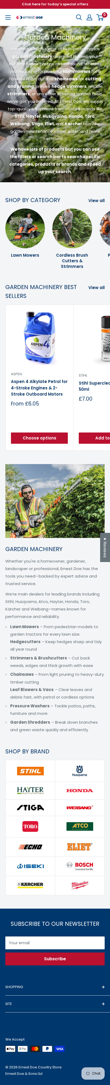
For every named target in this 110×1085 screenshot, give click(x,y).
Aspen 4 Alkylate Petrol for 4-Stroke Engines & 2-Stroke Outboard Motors (39, 388)
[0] (100, 17)
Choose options (39, 438)
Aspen (16, 374)
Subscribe (55, 959)
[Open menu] (8, 17)
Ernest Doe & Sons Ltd (23, 1073)
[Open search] (79, 17)
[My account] (89, 17)
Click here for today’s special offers (55, 4)
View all (96, 200)
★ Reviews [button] (105, 547)
